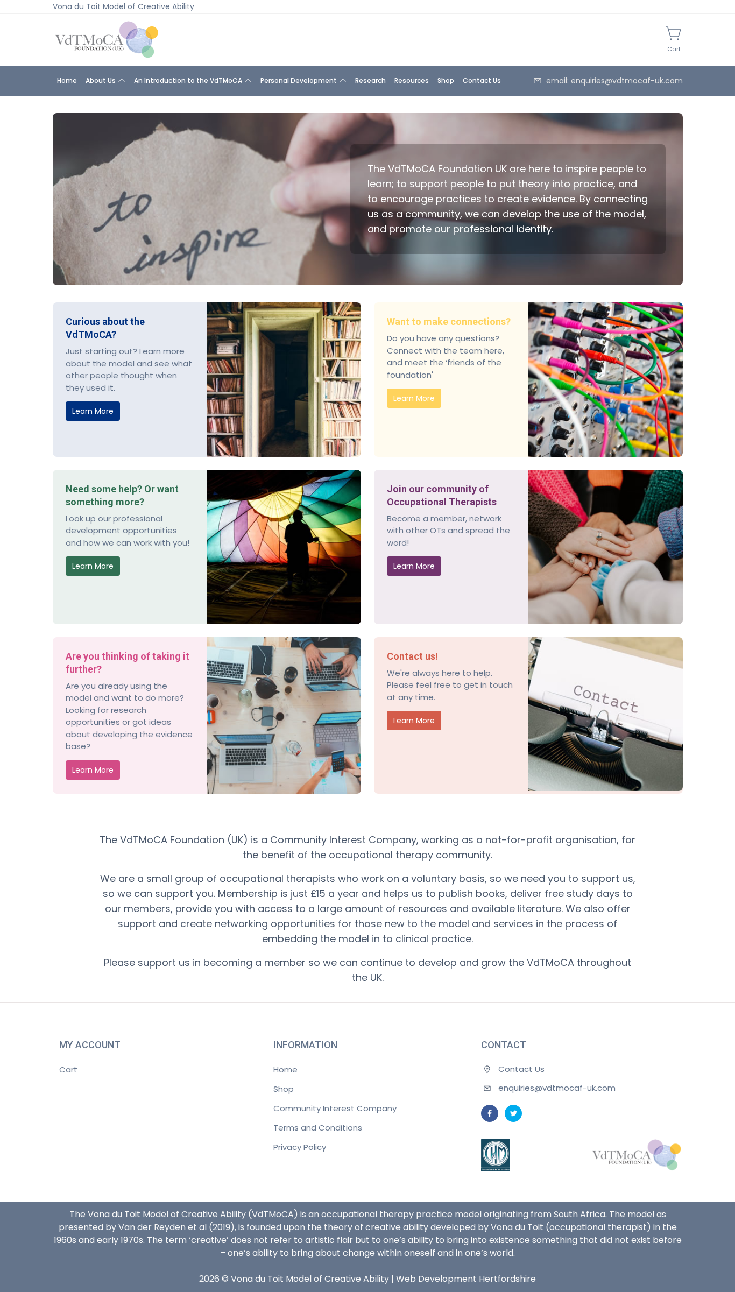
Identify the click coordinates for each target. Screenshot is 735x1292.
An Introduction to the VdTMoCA (188, 80)
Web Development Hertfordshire (466, 1279)
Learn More (93, 411)
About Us (101, 80)
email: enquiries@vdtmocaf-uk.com (614, 80)
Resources (411, 80)
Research (370, 80)
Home (67, 80)
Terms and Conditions (317, 1127)
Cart (68, 1069)
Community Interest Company (335, 1108)
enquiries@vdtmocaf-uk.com (557, 1087)
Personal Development (298, 80)
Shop (445, 80)
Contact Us (482, 80)
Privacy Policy (299, 1147)
